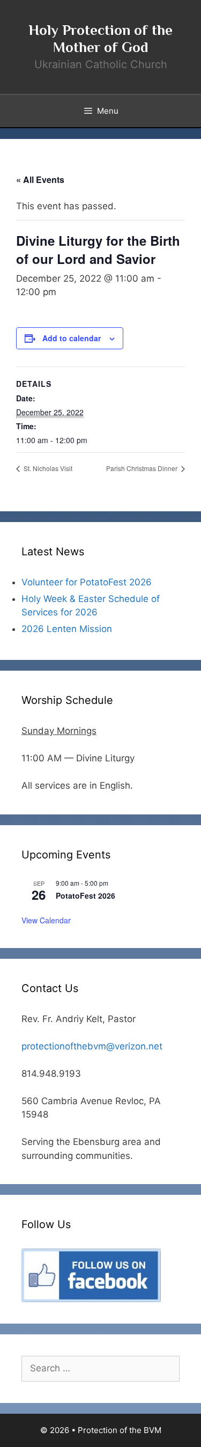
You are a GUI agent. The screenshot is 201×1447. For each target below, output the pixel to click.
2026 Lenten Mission (66, 628)
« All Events (40, 179)
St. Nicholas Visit (47, 468)
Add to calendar (71, 338)
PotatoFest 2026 (85, 895)
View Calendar (46, 920)
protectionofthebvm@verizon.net (91, 1046)
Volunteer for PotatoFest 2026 (86, 582)
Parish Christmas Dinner (142, 468)
